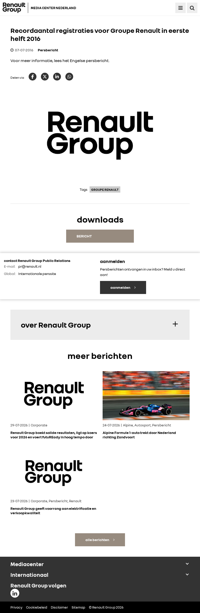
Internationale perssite (37, 273)
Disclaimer (59, 607)
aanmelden (120, 287)
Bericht (84, 236)
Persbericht (48, 50)
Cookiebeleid (36, 607)
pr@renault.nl (29, 266)
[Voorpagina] (15, 8)
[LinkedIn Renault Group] (14, 593)
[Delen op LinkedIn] (57, 77)
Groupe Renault (105, 190)
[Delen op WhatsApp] (69, 77)
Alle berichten (97, 539)
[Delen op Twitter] (45, 77)
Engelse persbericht (89, 60)
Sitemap (78, 607)
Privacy (16, 607)
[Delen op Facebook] (32, 77)
